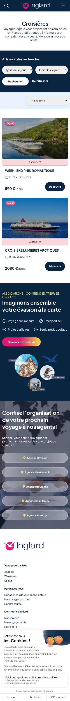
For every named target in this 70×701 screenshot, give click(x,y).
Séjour (8, 580)
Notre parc (10, 626)
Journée (9, 571)
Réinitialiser (40, 81)
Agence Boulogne (37, 486)
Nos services (11, 617)
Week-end (10, 576)
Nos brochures (13, 603)
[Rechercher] (6, 6)
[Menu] (63, 5)
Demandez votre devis (21, 342)
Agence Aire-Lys (37, 515)
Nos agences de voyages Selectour (25, 594)
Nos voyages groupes (17, 599)
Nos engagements (15, 622)
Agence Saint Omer (37, 500)
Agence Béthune (37, 457)
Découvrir (55, 186)
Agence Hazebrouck (37, 472)
